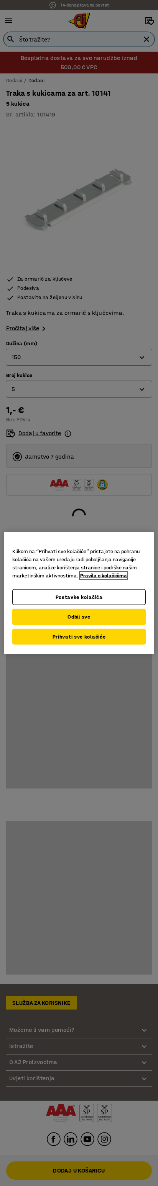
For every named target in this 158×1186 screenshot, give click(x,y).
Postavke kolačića (79, 597)
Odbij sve (78, 617)
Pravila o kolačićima (103, 575)
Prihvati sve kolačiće (79, 636)
